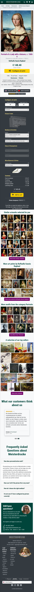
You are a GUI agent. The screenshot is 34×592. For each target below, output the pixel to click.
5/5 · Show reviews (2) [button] (20, 93)
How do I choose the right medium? (14, 488)
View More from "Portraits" (17, 335)
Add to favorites (24, 90)
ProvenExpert (14, 432)
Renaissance (14, 6)
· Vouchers (12, 561)
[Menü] (1, 2)
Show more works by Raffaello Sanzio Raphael (17, 299)
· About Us (4, 574)
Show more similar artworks (17, 258)
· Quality (12, 555)
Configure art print (18, 71)
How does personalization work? (13, 461)
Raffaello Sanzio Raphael (24, 6)
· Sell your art (13, 553)
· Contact (4, 553)
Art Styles (8, 6)
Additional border (8, 107)
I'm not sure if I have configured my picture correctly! (16, 495)
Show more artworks (17, 393)
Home (2, 6)
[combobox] (17, 110)
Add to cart (18, 195)
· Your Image (13, 551)
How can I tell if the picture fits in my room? (17, 483)
